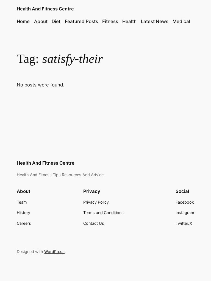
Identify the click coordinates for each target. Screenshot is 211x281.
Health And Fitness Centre (45, 9)
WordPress (54, 251)
